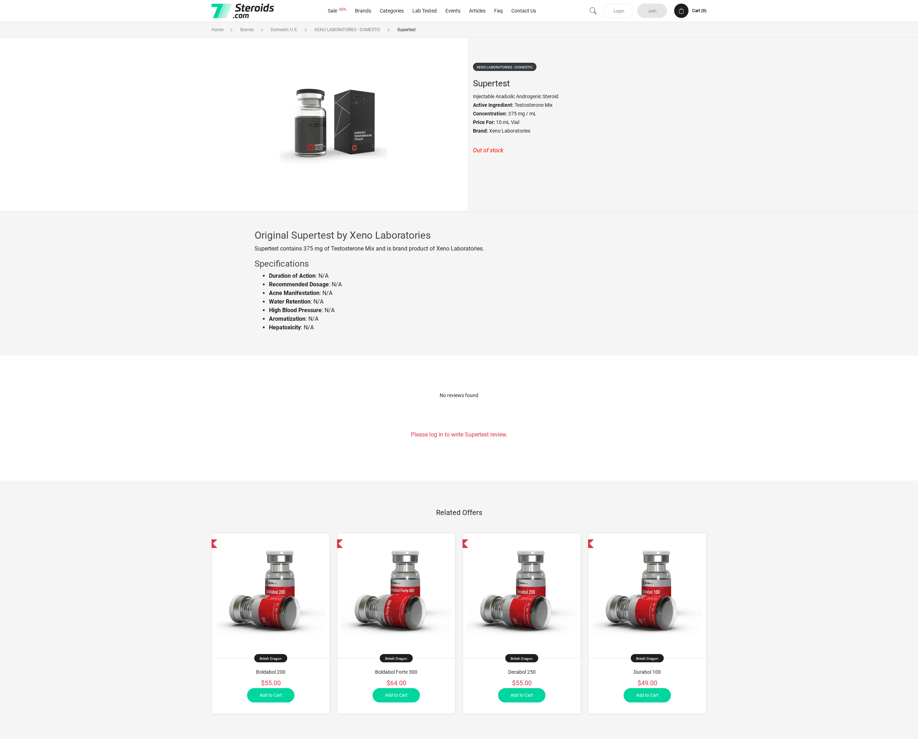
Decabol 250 (522, 672)
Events (452, 11)
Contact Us (523, 11)
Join (652, 11)
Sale (337, 11)
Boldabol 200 (270, 672)
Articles (477, 11)
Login (619, 11)
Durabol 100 (647, 672)
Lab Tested (424, 11)
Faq (498, 11)
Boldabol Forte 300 (396, 672)
